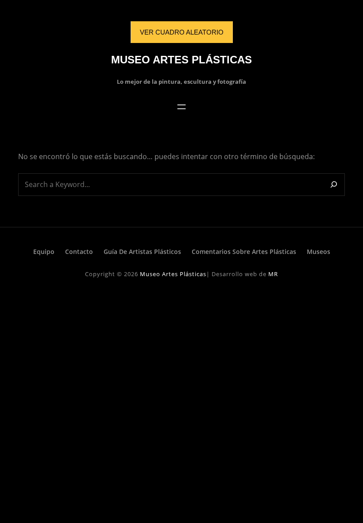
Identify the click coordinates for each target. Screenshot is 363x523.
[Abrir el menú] (181, 107)
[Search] (334, 184)
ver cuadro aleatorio (182, 32)
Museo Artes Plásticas (181, 60)
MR (273, 274)
